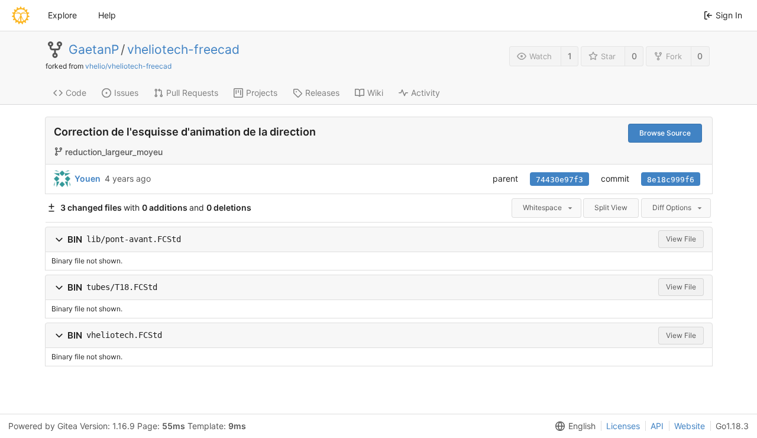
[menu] (573, 426)
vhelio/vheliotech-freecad (128, 66)
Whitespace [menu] (542, 207)
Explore (62, 15)
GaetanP (94, 50)
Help (107, 15)
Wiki (375, 93)
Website (689, 426)
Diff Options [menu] (671, 207)
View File (681, 238)
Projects (261, 93)
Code (76, 93)
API (657, 426)
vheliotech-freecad (183, 50)
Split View (610, 207)
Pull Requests (192, 93)
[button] (59, 239)
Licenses (623, 426)
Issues (126, 93)
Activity (425, 93)
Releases (322, 93)
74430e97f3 (559, 179)
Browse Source (665, 132)
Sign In (729, 15)
